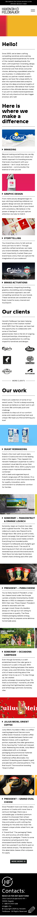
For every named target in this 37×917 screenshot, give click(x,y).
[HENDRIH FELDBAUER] (10, 10)
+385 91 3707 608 (11, 904)
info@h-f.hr (7, 906)
